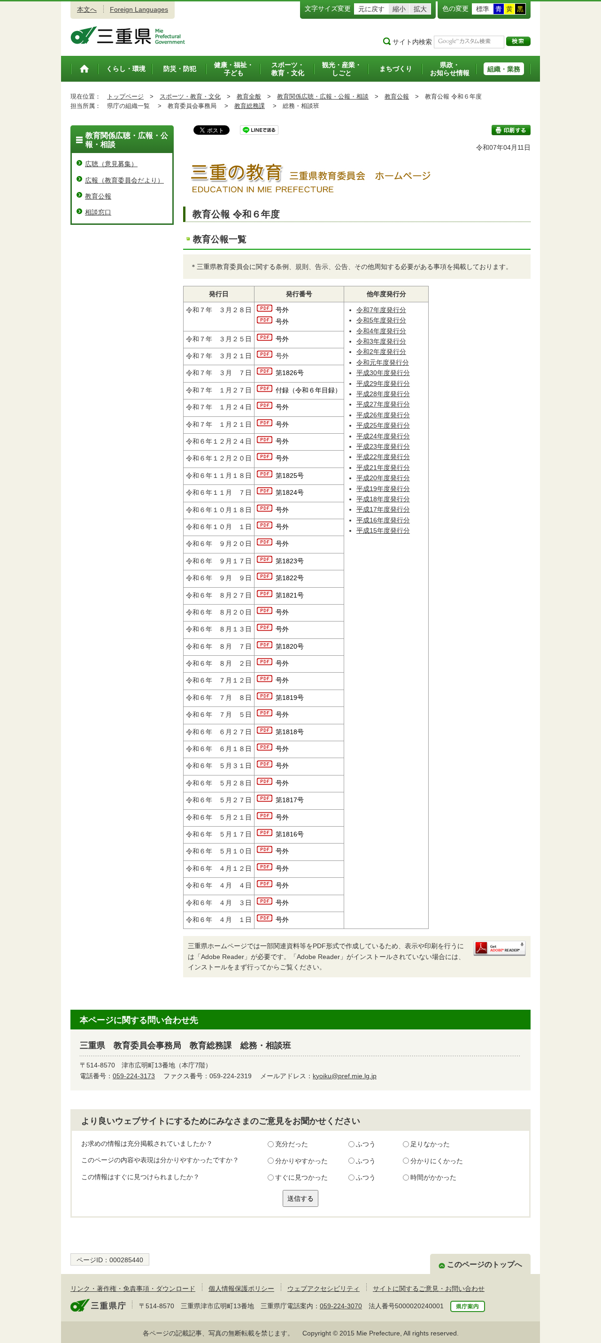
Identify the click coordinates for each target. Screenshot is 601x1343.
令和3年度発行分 (381, 341)
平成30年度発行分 (383, 372)
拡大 (420, 9)
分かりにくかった (436, 1161)
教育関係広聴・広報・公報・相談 (323, 96)
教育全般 (249, 96)
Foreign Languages (139, 9)
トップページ (125, 96)
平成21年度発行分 (383, 467)
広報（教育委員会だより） (124, 180)
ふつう (366, 1144)
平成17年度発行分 (383, 509)
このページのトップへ (484, 1264)
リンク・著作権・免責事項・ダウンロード (132, 1288)
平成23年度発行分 (383, 446)
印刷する (511, 130)
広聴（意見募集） (111, 164)
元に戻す (371, 9)
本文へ (87, 9)
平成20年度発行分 (383, 478)
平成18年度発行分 (383, 499)
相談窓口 (98, 212)
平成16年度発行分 (383, 520)
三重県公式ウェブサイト (127, 35)
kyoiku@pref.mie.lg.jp (345, 1076)
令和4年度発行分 (381, 331)
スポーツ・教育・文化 (190, 96)
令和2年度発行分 (381, 351)
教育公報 (397, 96)
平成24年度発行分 (383, 436)
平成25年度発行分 (383, 425)
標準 (482, 9)
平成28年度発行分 (383, 394)
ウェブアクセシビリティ (323, 1288)
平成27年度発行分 (383, 404)
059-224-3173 (134, 1076)
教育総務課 (249, 105)
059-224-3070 (341, 1306)
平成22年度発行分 (383, 456)
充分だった (291, 1144)
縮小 (399, 9)
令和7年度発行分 (381, 310)
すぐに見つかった (301, 1177)
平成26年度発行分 (383, 415)
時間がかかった (433, 1177)
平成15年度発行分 (383, 530)
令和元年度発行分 (382, 362)
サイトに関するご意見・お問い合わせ (429, 1288)
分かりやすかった (301, 1161)
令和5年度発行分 (381, 320)
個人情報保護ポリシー (241, 1288)
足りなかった (430, 1144)
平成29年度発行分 (383, 383)
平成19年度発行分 (383, 488)
